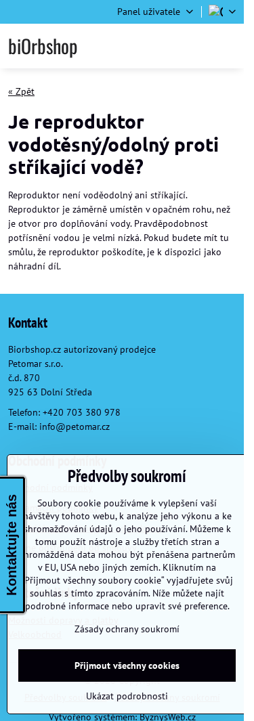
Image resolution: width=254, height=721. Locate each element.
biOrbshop (42, 46)
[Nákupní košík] (194, 46)
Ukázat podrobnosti (127, 696)
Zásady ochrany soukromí (127, 629)
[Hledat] (161, 46)
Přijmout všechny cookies (127, 665)
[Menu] (227, 46)
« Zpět (21, 91)
